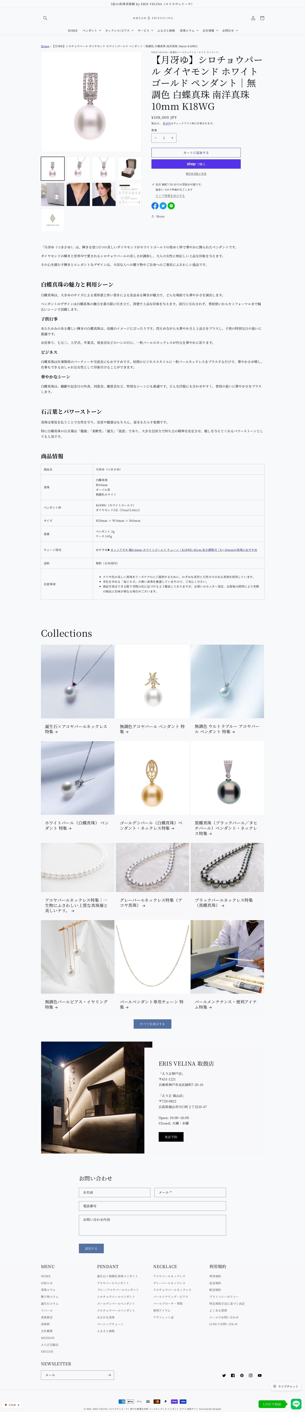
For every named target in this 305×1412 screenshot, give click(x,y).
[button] (45, 18)
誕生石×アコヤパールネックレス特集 (76, 729)
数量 (154, 130)
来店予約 (171, 1137)
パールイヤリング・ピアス (170, 1296)
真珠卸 (45, 1324)
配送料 (167, 123)
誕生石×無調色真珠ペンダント (117, 1276)
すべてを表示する (152, 1024)
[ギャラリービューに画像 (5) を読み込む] (53, 194)
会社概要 (47, 1331)
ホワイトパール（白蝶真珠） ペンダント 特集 (77, 825)
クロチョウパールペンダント (116, 1310)
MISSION (48, 1338)
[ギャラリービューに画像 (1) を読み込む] (53, 169)
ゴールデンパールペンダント (116, 1303)
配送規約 (215, 1290)
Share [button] (160, 216)
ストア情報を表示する (170, 195)
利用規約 (215, 1276)
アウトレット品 (163, 1317)
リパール (47, 1310)
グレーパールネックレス (169, 1283)
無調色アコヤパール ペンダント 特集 (152, 729)
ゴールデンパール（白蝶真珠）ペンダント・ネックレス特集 (151, 825)
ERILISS (47, 1351)
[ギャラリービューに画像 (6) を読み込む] (78, 194)
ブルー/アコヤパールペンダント (118, 1290)
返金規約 (215, 1283)
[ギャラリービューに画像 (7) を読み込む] (104, 194)
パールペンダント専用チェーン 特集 (152, 1004)
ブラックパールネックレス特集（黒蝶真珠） (224, 902)
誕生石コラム (50, 1303)
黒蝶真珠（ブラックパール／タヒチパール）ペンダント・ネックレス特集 (226, 828)
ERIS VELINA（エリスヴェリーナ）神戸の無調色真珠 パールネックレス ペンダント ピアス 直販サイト (145, 1408)
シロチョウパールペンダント (116, 1296)
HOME (46, 1276)
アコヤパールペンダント (113, 1283)
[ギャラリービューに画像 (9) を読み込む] (53, 220)
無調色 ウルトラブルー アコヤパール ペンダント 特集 (227, 729)
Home (45, 46)
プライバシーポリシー (224, 1296)
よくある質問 (218, 1310)
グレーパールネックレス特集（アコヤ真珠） (151, 902)
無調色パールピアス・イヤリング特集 (76, 1004)
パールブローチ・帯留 (168, 1303)
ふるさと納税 (106, 1331)
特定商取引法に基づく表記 (227, 1303)
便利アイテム (162, 1310)
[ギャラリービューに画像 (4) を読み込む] (129, 169)
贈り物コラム (50, 1296)
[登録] (109, 1375)
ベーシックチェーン (110, 1324)
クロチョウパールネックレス (172, 1290)
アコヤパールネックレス (169, 1276)
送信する (91, 1248)
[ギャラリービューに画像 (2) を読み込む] (78, 169)
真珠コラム (48, 1290)
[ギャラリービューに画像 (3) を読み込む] (104, 169)
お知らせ (47, 1283)
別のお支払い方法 (196, 173)
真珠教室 (47, 1317)
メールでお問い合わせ (224, 1317)
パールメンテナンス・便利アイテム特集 (226, 1004)
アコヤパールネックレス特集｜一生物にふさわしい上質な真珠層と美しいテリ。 (76, 905)
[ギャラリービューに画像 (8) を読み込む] (129, 194)
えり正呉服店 (50, 1345)
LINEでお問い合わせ (223, 1324)
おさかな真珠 (106, 1317)
